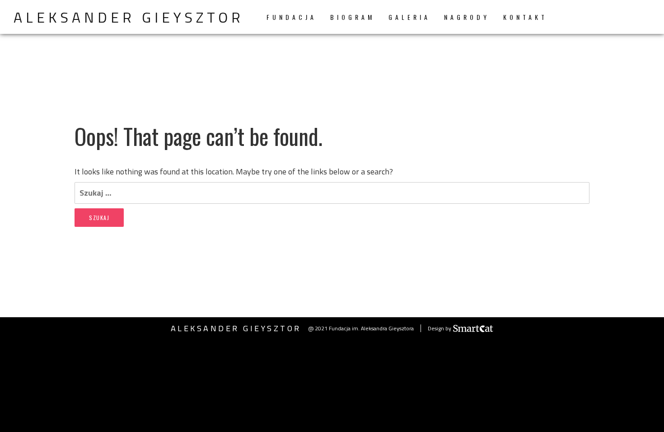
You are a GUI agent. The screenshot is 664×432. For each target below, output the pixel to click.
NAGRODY (467, 17)
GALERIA (409, 17)
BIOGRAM (352, 17)
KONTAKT (525, 17)
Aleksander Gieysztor (129, 17)
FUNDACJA (292, 17)
